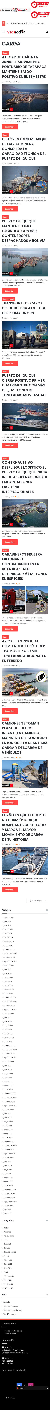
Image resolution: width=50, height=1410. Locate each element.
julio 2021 (7, 1162)
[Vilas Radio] (16, 32)
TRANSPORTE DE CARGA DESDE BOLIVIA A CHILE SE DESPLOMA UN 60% (24, 308)
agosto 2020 (8, 1206)
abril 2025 (7, 981)
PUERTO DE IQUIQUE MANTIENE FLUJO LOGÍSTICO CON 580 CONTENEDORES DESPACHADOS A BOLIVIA (24, 231)
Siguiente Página (35, 901)
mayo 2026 (8, 929)
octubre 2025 (9, 957)
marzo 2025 (8, 985)
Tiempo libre (8, 1288)
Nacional (7, 1244)
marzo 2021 (8, 1178)
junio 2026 (7, 925)
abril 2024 (7, 1029)
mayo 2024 (8, 1025)
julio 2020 (7, 1210)
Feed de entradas (10, 1306)
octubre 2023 (9, 1054)
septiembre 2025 (10, 961)
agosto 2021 (8, 1158)
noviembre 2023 (10, 1050)
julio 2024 (7, 1017)
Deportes (7, 1232)
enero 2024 (8, 1042)
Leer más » (9, 127)
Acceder (6, 1302)
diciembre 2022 (9, 1094)
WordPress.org (9, 1314)
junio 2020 (7, 1214)
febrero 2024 (8, 1038)
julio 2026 (7, 921)
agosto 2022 (8, 1110)
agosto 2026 (8, 917)
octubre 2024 (9, 1005)
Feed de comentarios (12, 1310)
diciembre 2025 (9, 949)
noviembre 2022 (10, 1098)
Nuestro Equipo (9, 1252)
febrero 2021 (8, 1182)
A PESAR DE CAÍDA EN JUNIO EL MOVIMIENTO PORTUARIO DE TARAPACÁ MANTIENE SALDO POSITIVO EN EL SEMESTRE (24, 67)
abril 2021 (7, 1174)
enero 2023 (8, 1090)
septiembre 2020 (10, 1202)
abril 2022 (7, 1126)
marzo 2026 (8, 937)
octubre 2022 (9, 1102)
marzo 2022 (8, 1130)
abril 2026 (7, 933)
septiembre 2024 (10, 1009)
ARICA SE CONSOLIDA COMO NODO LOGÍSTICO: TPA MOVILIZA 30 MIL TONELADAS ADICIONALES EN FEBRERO (24, 651)
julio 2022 (7, 1114)
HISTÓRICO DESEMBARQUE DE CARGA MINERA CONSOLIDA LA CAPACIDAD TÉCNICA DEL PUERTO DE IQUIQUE (24, 149)
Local (5, 53)
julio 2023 (7, 1066)
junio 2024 (7, 1021)
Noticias (6, 1248)
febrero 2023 (8, 1086)
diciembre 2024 (9, 997)
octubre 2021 (8, 1150)
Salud (5, 1272)
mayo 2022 (8, 1122)
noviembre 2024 (10, 1001)
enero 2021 (8, 1186)
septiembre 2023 (10, 1058)
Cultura (6, 1228)
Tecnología (7, 1280)
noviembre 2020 (10, 1194)
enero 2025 (8, 993)
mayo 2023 (8, 1074)
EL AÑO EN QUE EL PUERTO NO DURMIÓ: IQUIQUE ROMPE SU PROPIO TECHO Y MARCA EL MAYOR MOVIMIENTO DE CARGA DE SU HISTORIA (24, 827)
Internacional (8, 299)
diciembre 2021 (9, 1142)
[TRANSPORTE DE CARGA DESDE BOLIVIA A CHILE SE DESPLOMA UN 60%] (25, 335)
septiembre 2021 (10, 1154)
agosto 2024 (8, 1013)
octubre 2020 (9, 1198)
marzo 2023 (8, 1082)
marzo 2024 (8, 1034)
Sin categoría (8, 1276)
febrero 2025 (8, 989)
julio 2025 (7, 969)
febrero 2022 (8, 1134)
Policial (6, 1256)
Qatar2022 (7, 1264)
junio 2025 (7, 973)
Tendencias (8, 1284)
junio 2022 (7, 1118)
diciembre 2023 (9, 1046)
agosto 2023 (8, 1062)
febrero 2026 (8, 941)
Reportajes (7, 1268)
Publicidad (7, 1260)
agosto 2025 (8, 965)
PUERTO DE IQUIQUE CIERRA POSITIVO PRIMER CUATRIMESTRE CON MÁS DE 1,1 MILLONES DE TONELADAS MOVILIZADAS (24, 385)
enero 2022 (8, 1138)
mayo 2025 (8, 977)
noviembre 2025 (10, 953)
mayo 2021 (8, 1170)
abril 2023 (7, 1078)
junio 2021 (7, 1166)
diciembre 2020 (9, 1190)
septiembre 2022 (10, 1106)
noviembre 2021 (10, 1146)
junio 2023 (7, 1070)
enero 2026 (8, 945)
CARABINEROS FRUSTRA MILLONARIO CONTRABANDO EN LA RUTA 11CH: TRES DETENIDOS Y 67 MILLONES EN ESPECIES (24, 566)
